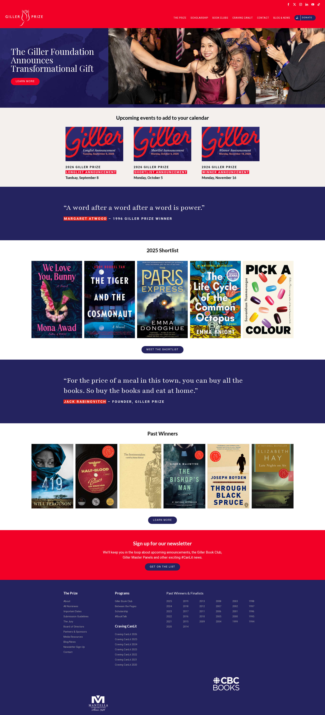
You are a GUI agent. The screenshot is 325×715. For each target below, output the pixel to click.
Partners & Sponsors (75, 631)
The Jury (68, 621)
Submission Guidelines (76, 616)
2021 (169, 621)
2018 (185, 606)
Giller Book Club (123, 601)
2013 (202, 601)
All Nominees (70, 606)
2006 (218, 611)
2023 (169, 611)
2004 (218, 621)
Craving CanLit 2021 (126, 659)
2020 (169, 626)
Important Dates (72, 611)
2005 (218, 616)
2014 (185, 626)
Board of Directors (73, 626)
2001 (235, 611)
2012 (202, 606)
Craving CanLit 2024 (126, 644)
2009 (202, 621)
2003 (235, 601)
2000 (235, 616)
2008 (218, 601)
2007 (218, 606)
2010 (202, 616)
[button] (34, 476)
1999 (235, 621)
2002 (235, 606)
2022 (169, 616)
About (66, 601)
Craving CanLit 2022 (126, 654)
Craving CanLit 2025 (126, 639)
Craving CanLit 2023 (126, 649)
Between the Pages (125, 606)
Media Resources (73, 636)
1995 (251, 616)
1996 (251, 611)
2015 (185, 621)
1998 (251, 601)
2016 (185, 616)
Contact (67, 652)
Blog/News (69, 641)
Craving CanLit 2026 (126, 634)
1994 (251, 621)
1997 (251, 606)
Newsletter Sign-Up (74, 646)
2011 (202, 611)
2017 (185, 611)
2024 (169, 606)
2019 (185, 601)
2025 (169, 601)
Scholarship (121, 611)
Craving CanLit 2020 (126, 664)
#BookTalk (121, 616)
